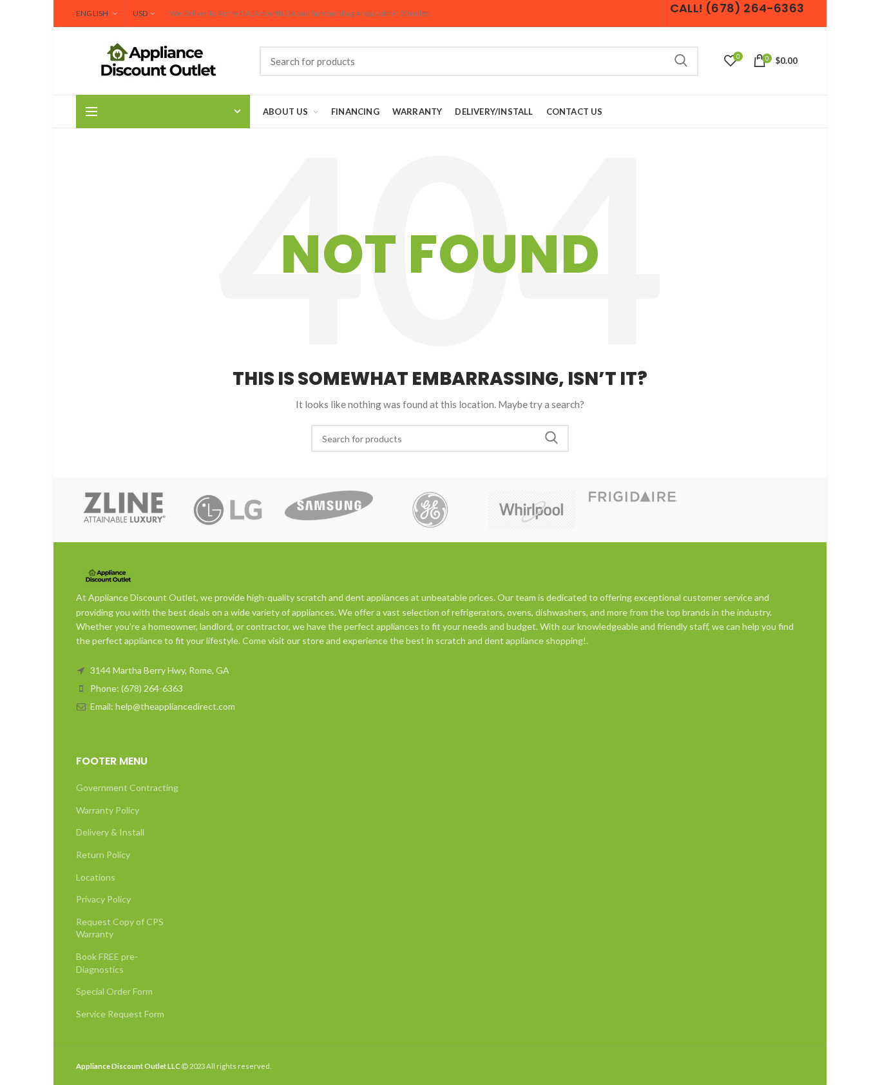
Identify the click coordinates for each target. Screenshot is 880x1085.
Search (681, 61)
